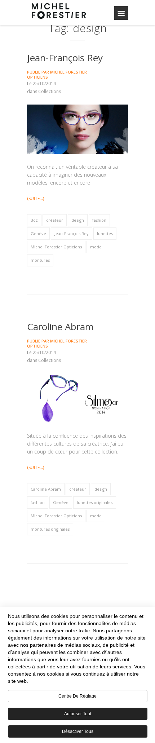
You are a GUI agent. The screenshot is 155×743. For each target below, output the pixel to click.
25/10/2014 (44, 83)
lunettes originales (94, 502)
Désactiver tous (77, 731)
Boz (34, 220)
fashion (99, 220)
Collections (49, 91)
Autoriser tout (77, 713)
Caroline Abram (60, 326)
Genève (38, 233)
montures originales (50, 529)
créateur (54, 220)
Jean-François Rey (65, 57)
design (77, 220)
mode (96, 246)
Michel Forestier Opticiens (57, 74)
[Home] (58, 11)
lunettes (105, 233)
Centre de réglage (77, 696)
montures (40, 260)
